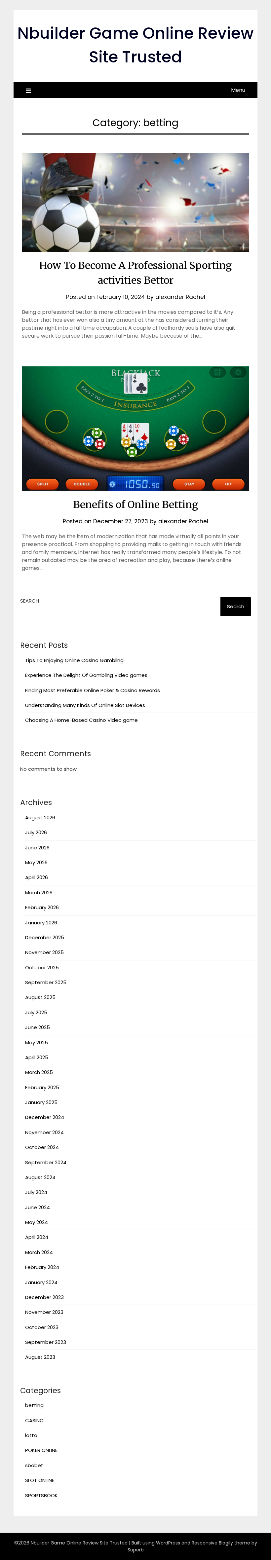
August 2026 (40, 817)
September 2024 (45, 1162)
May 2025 (36, 1042)
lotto (31, 1435)
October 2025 (42, 967)
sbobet (34, 1465)
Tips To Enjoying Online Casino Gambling (74, 660)
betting (34, 1405)
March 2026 (39, 892)
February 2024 (42, 1267)
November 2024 (44, 1132)
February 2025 (42, 1087)
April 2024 (36, 1237)
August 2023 (40, 1357)
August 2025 (40, 997)
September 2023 (45, 1342)
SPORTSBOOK (41, 1495)
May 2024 (36, 1222)
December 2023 (44, 1297)
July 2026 (36, 832)
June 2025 (37, 1027)
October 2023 (41, 1327)
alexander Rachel (180, 297)
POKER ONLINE (41, 1450)
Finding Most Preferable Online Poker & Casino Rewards (92, 690)
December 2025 (44, 937)
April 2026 (36, 877)
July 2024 (36, 1192)
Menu (238, 90)
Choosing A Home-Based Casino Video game (81, 720)
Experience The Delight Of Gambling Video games (86, 675)
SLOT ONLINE (39, 1480)
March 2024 (39, 1252)
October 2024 (42, 1147)
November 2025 (44, 952)
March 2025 (39, 1072)
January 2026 (41, 922)
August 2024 (40, 1177)
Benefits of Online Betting (135, 504)
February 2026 (42, 907)
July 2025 (36, 1012)
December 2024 (44, 1117)
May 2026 (36, 862)
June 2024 (37, 1207)
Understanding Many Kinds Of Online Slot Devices (85, 705)
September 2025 (45, 982)
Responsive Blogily (212, 1543)
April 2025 (36, 1057)
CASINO (34, 1420)
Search (29, 600)
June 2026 (37, 847)
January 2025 (41, 1102)
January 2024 (41, 1282)
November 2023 (44, 1312)
